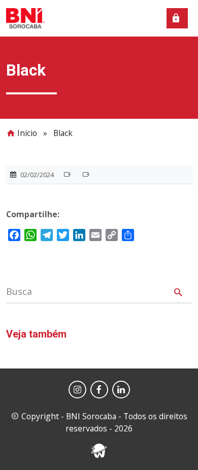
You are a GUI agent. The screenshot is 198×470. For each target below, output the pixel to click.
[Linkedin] (121, 389)
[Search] (178, 294)
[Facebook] (99, 389)
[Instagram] (77, 389)
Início (27, 133)
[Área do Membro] (177, 18)
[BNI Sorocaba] (25, 17)
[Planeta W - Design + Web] (99, 450)
